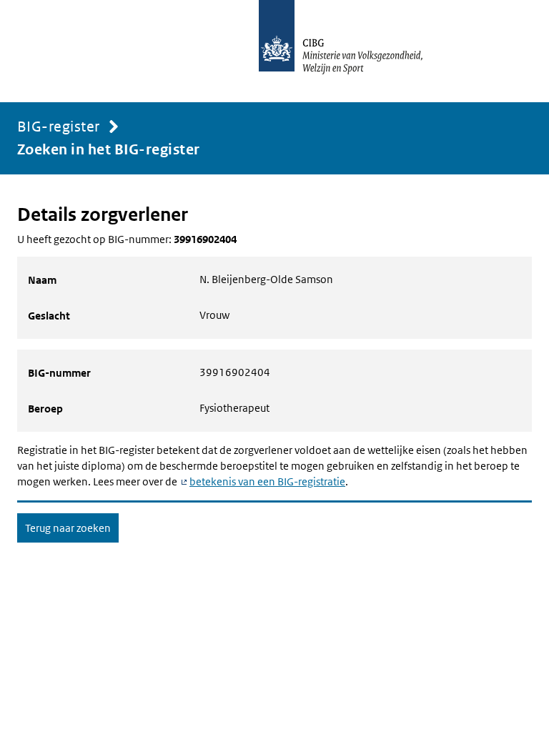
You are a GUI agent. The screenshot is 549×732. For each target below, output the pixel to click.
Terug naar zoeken (68, 528)
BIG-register (58, 126)
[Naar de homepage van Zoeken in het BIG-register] (355, 51)
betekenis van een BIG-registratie (267, 481)
